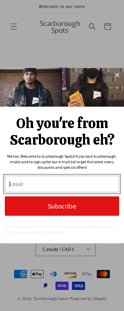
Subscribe (62, 206)
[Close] (117, 75)
